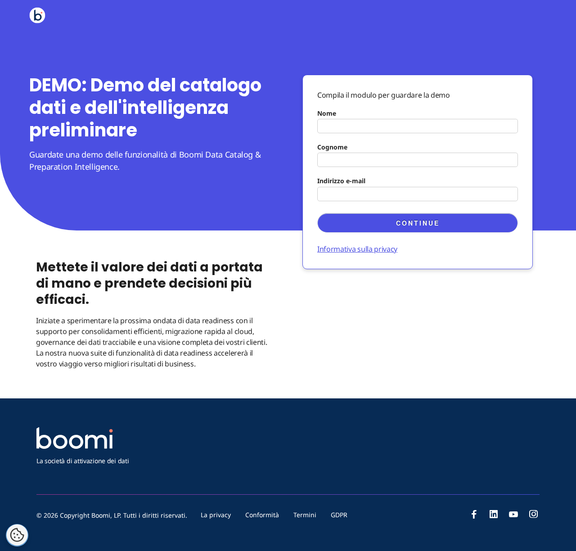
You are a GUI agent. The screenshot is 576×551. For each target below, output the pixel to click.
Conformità (262, 514)
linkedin (493, 514)
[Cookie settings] (17, 535)
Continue (418, 222)
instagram (533, 514)
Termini (304, 514)
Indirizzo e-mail (341, 180)
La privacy (216, 514)
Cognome (332, 147)
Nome (326, 113)
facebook (474, 514)
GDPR (339, 514)
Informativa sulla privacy (357, 249)
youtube (513, 514)
